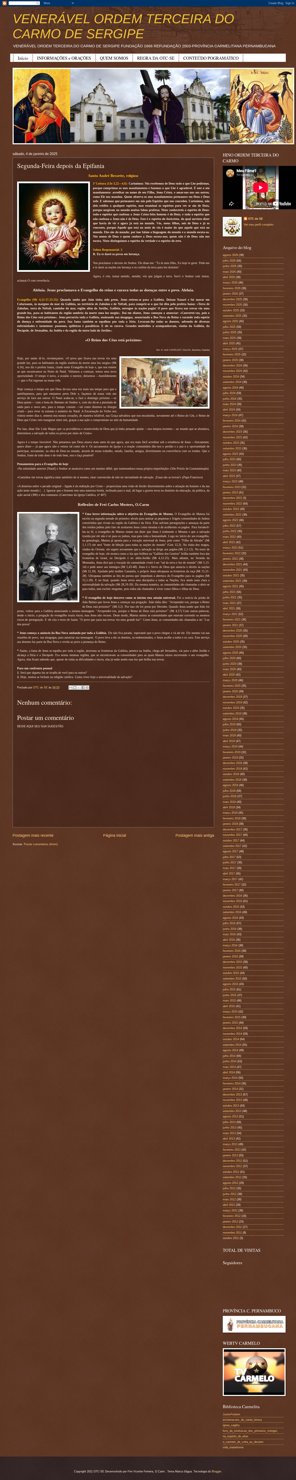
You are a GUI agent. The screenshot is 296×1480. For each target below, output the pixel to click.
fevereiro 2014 (232, 1083)
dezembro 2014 (232, 1028)
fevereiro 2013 (232, 1149)
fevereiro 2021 (232, 619)
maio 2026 (229, 271)
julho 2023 (229, 459)
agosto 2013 (230, 1116)
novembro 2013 (232, 1100)
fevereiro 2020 (232, 685)
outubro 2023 (231, 442)
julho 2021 (229, 592)
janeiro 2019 (230, 757)
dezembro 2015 (232, 962)
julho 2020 (229, 658)
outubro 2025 (231, 310)
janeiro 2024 (230, 426)
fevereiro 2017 (232, 884)
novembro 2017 (232, 835)
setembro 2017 (232, 846)
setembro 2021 (232, 580)
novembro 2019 (232, 702)
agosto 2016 (230, 917)
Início (23, 58)
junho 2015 (229, 995)
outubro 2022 (231, 509)
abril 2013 (229, 1138)
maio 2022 (229, 536)
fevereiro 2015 (232, 1017)
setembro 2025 (232, 315)
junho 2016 (229, 929)
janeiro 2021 (230, 625)
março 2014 (230, 1077)
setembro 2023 (232, 448)
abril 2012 (229, 1204)
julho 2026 (229, 260)
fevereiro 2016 (232, 950)
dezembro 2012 (232, 1160)
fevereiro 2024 (232, 420)
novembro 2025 (232, 304)
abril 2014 (229, 1072)
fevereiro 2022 (232, 553)
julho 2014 (229, 1056)
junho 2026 (229, 266)
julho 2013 (229, 1122)
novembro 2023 (232, 437)
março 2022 (230, 547)
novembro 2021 (232, 569)
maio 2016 (229, 934)
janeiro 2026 (230, 293)
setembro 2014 (232, 1044)
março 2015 (230, 1011)
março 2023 (230, 481)
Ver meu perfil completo (258, 224)
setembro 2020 (232, 647)
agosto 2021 (230, 586)
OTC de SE (255, 218)
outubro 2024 (231, 376)
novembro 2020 (232, 636)
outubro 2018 (231, 774)
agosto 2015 (230, 984)
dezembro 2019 (232, 696)
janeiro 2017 (230, 890)
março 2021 (230, 614)
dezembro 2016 (232, 895)
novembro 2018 (232, 768)
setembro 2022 (232, 514)
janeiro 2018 (230, 823)
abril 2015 (229, 1006)
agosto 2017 (230, 851)
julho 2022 (229, 525)
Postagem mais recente (33, 835)
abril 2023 (229, 476)
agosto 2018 (230, 785)
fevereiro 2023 (232, 487)
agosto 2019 (230, 719)
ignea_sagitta (231, 1425)
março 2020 (230, 680)
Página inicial (114, 835)
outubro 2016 (231, 906)
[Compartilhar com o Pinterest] (87, 687)
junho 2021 (229, 597)
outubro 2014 (231, 1039)
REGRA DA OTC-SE (155, 58)
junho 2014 (229, 1061)
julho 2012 (229, 1188)
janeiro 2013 (230, 1155)
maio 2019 (229, 735)
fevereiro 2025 (232, 354)
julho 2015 (229, 989)
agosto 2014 (230, 1050)
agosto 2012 (230, 1183)
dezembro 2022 (232, 498)
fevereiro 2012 (232, 1216)
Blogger (216, 1471)
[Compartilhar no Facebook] (83, 687)
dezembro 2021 (232, 564)
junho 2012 (229, 1194)
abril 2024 (229, 409)
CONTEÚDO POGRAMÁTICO (211, 58)
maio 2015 (229, 1000)
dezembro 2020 (232, 630)
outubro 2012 (231, 1171)
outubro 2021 (231, 575)
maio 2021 (229, 603)
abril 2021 (229, 608)
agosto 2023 (230, 453)
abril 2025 (229, 343)
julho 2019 (229, 724)
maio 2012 (229, 1199)
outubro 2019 (231, 707)
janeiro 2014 (230, 1089)
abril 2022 (229, 542)
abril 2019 (229, 741)
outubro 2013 (231, 1105)
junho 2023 (229, 465)
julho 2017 (229, 857)
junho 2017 (229, 862)
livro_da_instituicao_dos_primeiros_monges (250, 1430)
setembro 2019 (232, 713)
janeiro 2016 (230, 956)
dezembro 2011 (232, 1227)
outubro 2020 (231, 641)
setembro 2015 (232, 978)
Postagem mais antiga (195, 835)
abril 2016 (229, 939)
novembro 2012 (232, 1166)
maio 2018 (229, 802)
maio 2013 (229, 1133)
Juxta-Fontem (231, 1414)
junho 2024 (229, 398)
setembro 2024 (232, 382)
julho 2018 (229, 790)
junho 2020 (229, 663)
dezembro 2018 (232, 763)
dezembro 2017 (232, 829)
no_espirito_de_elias (235, 1436)
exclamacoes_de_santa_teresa (242, 1419)
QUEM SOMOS (114, 58)
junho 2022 (229, 531)
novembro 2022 (232, 503)
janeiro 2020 (230, 691)
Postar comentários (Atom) (41, 844)
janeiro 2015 (230, 1022)
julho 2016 (229, 923)
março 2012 (230, 1210)
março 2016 (230, 945)
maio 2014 (229, 1067)
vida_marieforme (233, 1447)
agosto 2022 (230, 520)
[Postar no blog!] (75, 687)
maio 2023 (229, 470)
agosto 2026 (230, 255)
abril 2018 (229, 807)
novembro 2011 (232, 1232)
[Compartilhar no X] (79, 687)
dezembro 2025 (232, 299)
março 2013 (230, 1144)
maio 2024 (229, 404)
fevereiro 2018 (232, 818)
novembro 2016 (232, 901)
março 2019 (230, 746)
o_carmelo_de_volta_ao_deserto (243, 1442)
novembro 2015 (232, 967)
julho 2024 (229, 393)
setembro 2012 (232, 1177)
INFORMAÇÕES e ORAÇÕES (64, 58)
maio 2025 (229, 338)
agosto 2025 (230, 321)
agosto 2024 (230, 387)
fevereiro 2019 (232, 752)
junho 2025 (229, 332)
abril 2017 (229, 873)
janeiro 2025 (230, 360)
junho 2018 (229, 796)
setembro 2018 (232, 779)
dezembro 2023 (232, 431)
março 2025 (230, 349)
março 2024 (230, 415)
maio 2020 (229, 669)
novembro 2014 (232, 1033)
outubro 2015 (231, 973)
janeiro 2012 (230, 1221)
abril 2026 (229, 277)
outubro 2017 (231, 840)
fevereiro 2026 (232, 288)
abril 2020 (229, 674)
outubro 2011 (231, 1238)
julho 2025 (229, 326)
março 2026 (230, 282)
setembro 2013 (232, 1111)
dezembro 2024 (232, 365)
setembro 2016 (232, 912)
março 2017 (230, 879)
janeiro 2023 (230, 492)
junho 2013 (229, 1127)
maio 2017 (229, 868)
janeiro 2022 (230, 558)
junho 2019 (229, 730)
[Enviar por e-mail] (70, 687)
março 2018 (230, 812)
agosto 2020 (230, 652)
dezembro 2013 (232, 1094)
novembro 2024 (232, 371)
